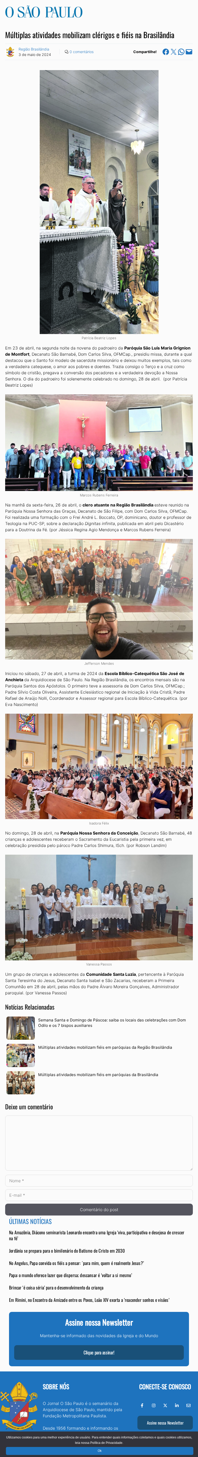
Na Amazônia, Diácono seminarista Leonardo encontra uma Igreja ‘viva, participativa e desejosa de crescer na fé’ (96, 1235)
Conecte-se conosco (165, 1386)
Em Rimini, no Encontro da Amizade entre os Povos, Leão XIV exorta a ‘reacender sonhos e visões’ (89, 1299)
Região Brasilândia (34, 49)
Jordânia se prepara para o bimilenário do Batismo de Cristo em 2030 (67, 1250)
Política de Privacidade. (106, 1443)
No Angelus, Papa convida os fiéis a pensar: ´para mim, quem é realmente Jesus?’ (76, 1263)
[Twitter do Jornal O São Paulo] (165, 1405)
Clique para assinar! (99, 1352)
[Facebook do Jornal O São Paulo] (142, 1405)
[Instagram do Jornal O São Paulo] (153, 1405)
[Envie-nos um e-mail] (188, 1405)
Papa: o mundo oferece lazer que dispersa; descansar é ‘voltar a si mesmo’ (70, 1275)
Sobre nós (56, 1386)
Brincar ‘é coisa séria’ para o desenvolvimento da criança (56, 1287)
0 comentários (82, 51)
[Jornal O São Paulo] (43, 16)
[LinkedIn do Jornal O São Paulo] (177, 1405)
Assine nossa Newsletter (165, 1423)
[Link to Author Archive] (10, 52)
